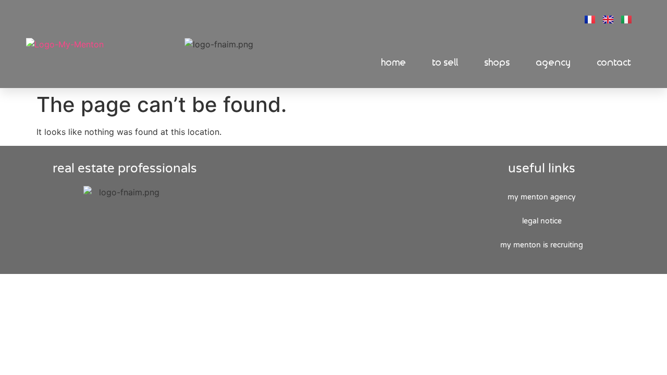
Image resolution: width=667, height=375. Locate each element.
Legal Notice (542, 221)
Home (393, 62)
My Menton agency (542, 197)
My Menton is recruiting (541, 245)
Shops (497, 62)
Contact (614, 62)
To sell (446, 62)
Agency (553, 62)
